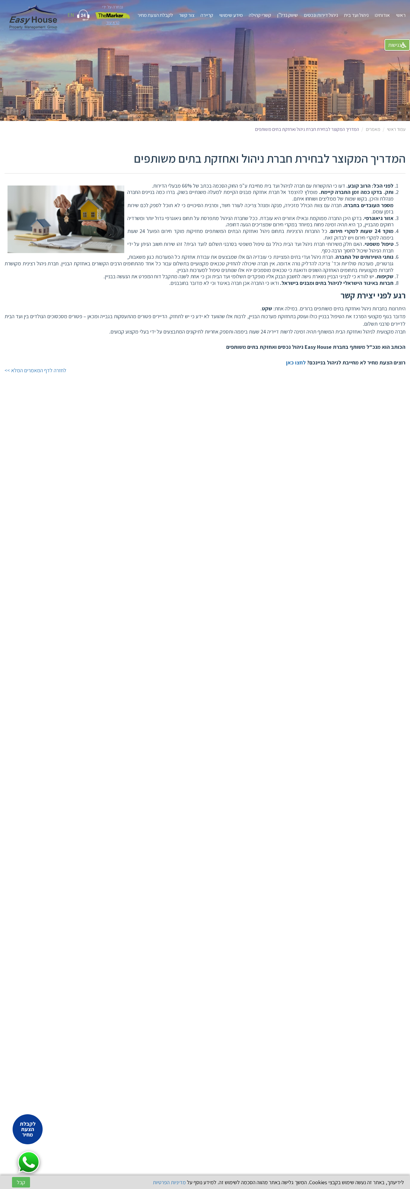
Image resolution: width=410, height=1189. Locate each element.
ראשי (400, 15)
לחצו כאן (296, 362)
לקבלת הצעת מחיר (155, 15)
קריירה (206, 15)
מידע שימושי (231, 15)
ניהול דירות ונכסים (321, 15)
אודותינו (382, 15)
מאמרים (373, 129)
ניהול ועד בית (356, 15)
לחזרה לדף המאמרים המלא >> (35, 370)
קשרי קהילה (260, 15)
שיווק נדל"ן (287, 15)
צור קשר (186, 15)
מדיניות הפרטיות (169, 1182)
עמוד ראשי (396, 129)
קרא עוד (112, 22)
